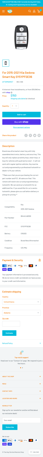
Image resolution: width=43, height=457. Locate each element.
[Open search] (29, 11)
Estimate (9, 333)
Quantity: (5, 106)
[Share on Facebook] (26, 135)
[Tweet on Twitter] (34, 135)
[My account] (34, 11)
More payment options (21, 127)
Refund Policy (7, 343)
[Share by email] (39, 135)
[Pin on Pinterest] (30, 135)
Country (5, 297)
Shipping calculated (18, 98)
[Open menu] (3, 11)
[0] (38, 11)
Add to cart (21, 114)
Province (5, 308)
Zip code (5, 319)
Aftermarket (7, 82)
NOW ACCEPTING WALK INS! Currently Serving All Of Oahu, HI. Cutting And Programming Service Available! (21, 3)
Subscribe (10, 427)
